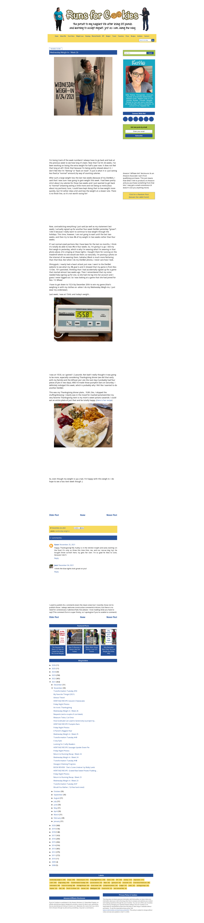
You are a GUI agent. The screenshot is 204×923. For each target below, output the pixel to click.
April (56, 811)
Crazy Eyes (57, 741)
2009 (54, 862)
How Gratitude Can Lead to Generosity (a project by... (74, 721)
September (58, 795)
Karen (56, 544)
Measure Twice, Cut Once (63, 717)
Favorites (121, 36)
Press (127, 36)
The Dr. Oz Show (71, 888)
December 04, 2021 (66, 565)
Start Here (71, 36)
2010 (54, 859)
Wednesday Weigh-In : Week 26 (65, 711)
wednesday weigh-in (62, 531)
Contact (146, 36)
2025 (54, 668)
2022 (54, 678)
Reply (56, 558)
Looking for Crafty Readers (64, 744)
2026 (54, 665)
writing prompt (141, 885)
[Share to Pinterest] (83, 528)
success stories (94, 882)
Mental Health (96, 36)
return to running (67, 885)
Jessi (56, 565)
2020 (54, 825)
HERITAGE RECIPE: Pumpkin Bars (66, 724)
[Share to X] (79, 528)
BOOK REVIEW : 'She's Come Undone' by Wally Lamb (74, 767)
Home (56, 36)
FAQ (60, 888)
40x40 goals (94, 888)
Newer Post (112, 514)
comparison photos (108, 885)
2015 (54, 842)
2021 (54, 682)
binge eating (61, 882)
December (58, 685)
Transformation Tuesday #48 (65, 760)
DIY (103, 36)
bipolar (52, 888)
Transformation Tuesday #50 (65, 691)
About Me (63, 36)
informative (53, 885)
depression (137, 880)
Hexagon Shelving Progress (64, 764)
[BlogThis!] (77, 528)
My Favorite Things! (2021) (63, 694)
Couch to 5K (105, 888)
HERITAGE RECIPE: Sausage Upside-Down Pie (71, 747)
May (56, 808)
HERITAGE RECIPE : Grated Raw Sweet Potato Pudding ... (75, 770)
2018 (54, 832)
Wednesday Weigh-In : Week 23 (65, 780)
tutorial (83, 888)
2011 (54, 855)
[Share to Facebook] (81, 528)
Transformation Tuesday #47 (65, 784)
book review (94, 885)
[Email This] (75, 528)
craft (51, 882)
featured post (81, 880)
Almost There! (59, 697)
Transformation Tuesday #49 (65, 737)
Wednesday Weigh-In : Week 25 (65, 734)
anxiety (126, 880)
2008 (54, 865)
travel (108, 880)
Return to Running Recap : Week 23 (67, 777)
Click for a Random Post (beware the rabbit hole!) (139, 195)
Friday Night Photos (61, 704)
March (56, 814)
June (56, 805)
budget (122, 885)
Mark (105, 882)
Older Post (54, 514)
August (57, 798)
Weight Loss (80, 36)
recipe (69, 880)
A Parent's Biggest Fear (62, 731)
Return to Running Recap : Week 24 (67, 754)
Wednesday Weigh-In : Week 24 (65, 757)
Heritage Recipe (81, 885)
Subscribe (139, 135)
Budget (108, 36)
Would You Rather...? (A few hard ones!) (68, 787)
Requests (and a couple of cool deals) (68, 714)
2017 (54, 835)
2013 (54, 849)
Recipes (133, 36)
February (57, 818)
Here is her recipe (104, 400)
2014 (54, 845)
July (55, 801)
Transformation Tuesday (78, 882)
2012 (54, 852)
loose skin (125, 882)
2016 (54, 839)
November (58, 688)
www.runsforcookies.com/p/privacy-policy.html (116, 910)
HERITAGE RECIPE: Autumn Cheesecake (69, 701)
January (57, 821)
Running (87, 36)
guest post (115, 882)
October (57, 791)
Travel (114, 36)
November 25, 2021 (67, 544)
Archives (139, 36)
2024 (54, 672)
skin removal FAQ (119, 888)
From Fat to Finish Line (140, 882)
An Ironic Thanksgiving (62, 707)
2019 (54, 829)
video (130, 885)
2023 (54, 675)
